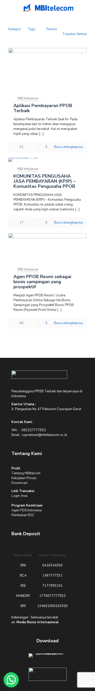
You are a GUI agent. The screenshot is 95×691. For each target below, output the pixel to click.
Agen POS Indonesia (26, 510)
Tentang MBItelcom (26, 473)
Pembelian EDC (22, 515)
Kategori (14, 29)
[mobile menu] (7, 7)
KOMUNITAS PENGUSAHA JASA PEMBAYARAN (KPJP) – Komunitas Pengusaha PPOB (44, 181)
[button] (11, 679)
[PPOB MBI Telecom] (47, 7)
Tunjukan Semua (74, 34)
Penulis (51, 29)
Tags (31, 29)
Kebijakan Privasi (23, 478)
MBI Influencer (28, 98)
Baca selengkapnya (68, 147)
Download (19, 483)
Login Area (19, 496)
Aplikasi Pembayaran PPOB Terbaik (42, 108)
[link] (39, 374)
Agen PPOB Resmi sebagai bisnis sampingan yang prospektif (42, 282)
